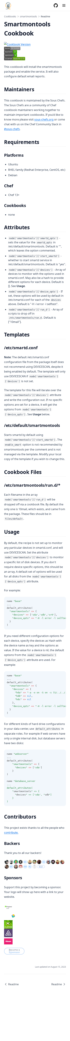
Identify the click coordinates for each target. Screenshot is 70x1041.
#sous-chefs (12, 129)
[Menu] (63, 5)
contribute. (11, 832)
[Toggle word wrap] (61, 601)
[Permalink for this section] (37, 89)
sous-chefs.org (44, 119)
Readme (13, 984)
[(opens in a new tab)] (35, 44)
